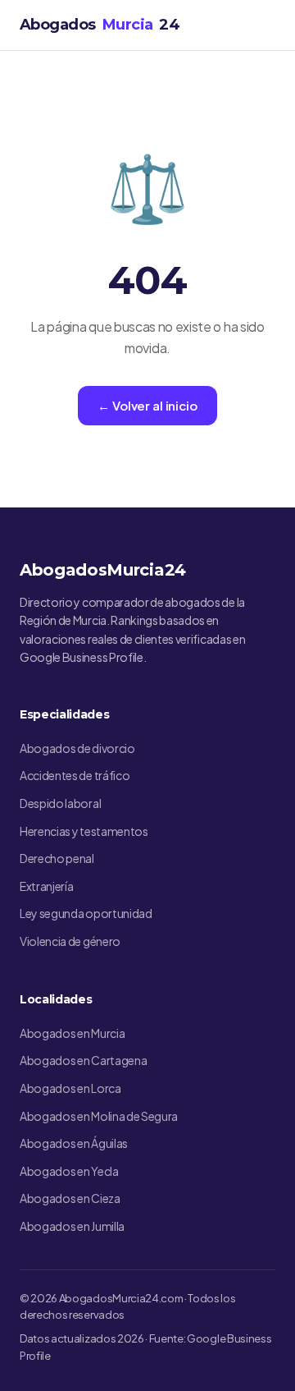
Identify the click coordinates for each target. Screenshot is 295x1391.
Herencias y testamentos (84, 831)
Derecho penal (57, 858)
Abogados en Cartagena (83, 1060)
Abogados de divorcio (77, 748)
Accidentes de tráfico (74, 775)
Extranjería (46, 886)
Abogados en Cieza (70, 1198)
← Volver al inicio (147, 405)
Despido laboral (60, 803)
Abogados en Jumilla (72, 1226)
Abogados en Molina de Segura (99, 1116)
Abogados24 (99, 25)
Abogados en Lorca (70, 1088)
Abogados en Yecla (69, 1171)
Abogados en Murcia (72, 1033)
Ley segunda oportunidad (86, 913)
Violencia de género (70, 941)
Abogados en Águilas (74, 1143)
